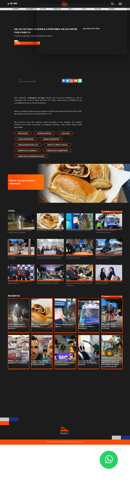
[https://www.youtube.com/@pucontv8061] (75, 80)
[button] (22, 133)
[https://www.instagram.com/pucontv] (71, 80)
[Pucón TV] (33, 80)
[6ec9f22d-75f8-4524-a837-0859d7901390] (82, 202)
